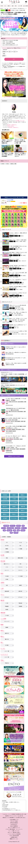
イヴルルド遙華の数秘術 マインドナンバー (14, 829)
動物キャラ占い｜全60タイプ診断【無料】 (18, 239)
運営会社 (4, 817)
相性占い (11, 255)
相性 (23, 525)
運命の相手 (9, 530)
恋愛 (21, 255)
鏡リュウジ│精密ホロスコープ (14, 827)
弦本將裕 (21, 241)
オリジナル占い (16, 439)
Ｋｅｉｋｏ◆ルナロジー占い (14, 830)
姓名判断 (11, 268)
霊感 (15, 327)
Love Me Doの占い (14, 824)
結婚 (12, 5)
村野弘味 (23, 530)
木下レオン (12, 525)
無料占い (9, 5)
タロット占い (11, 275)
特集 (9, 10)
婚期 (18, 530)
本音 (17, 297)
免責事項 (7, 815)
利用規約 (20, 66)
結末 (7, 403)
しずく (7, 401)
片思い (16, 5)
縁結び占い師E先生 (9, 439)
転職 (14, 530)
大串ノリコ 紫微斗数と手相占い (14, 832)
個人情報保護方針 (11, 66)
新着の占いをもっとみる (14, 456)
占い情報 (22, 308)
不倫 (4, 530)
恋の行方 (14, 431)
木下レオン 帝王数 (14, 821)
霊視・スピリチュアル (13, 401)
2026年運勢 (6, 525)
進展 (25, 401)
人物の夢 (22, 309)
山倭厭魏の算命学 (14, 837)
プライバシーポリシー (13, 815)
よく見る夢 (18, 309)
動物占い (24, 241)
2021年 (13, 10)
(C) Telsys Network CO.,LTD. (14, 841)
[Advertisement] (14, 180)
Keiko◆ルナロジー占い (20, 120)
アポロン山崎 (8, 429)
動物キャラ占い (20, 321)
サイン (19, 308)
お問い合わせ (22, 817)
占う (14, 59)
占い (6, 10)
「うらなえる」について (6, 814)
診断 (10, 327)
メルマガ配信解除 (10, 817)
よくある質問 (16, 817)
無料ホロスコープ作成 (13, 259)
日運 (21, 275)
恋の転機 (10, 431)
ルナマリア (8, 421)
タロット (11, 237)
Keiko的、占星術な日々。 (12, 124)
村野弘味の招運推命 (14, 822)
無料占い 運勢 (22, 10)
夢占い (11, 308)
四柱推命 (21, 289)
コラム (5, 5)
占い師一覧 (21, 815)
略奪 (11, 532)
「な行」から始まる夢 (13, 309)
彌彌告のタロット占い (14, 838)
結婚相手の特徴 (9, 450)
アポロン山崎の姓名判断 (14, 835)
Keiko (17, 10)
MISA (7, 411)
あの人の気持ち (15, 255)
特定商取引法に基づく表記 (21, 814)
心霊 (17, 327)
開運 (16, 308)
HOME (2, 5)
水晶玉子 (18, 525)
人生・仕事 (20, 5)
